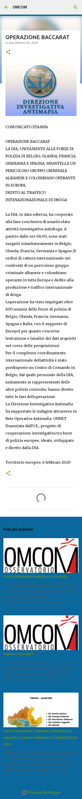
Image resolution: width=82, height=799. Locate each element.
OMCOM (20, 7)
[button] (8, 52)
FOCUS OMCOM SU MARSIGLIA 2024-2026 (35, 576)
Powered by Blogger (44, 792)
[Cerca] (75, 7)
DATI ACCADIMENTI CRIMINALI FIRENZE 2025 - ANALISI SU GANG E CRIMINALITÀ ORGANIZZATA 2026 (40, 737)
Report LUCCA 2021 (18, 654)
